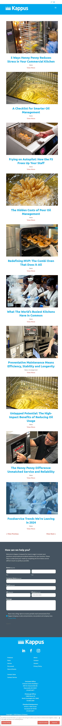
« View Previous (12, 534)
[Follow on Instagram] (38, 650)
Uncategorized (32, 370)
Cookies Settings (6, 722)
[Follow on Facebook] (31, 650)
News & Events (11, 669)
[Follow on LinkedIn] (23, 650)
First (7, 575)
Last (32, 575)
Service (9, 663)
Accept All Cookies (43, 722)
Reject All (54, 722)
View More (31, 68)
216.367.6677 (30, 690)
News (31, 65)
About (35, 657)
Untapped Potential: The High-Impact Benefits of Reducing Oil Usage (31, 417)
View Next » (51, 534)
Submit (8, 624)
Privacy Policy (12, 618)
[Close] (59, 718)
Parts (9, 660)
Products (10, 657)
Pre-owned (10, 666)
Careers (36, 663)
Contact (36, 660)
